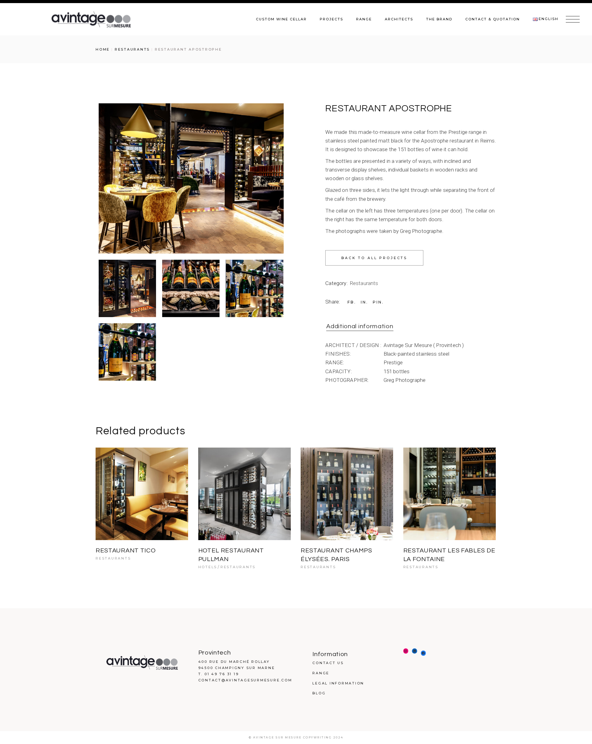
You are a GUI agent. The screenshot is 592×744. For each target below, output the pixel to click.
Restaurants (364, 283)
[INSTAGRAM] (406, 651)
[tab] (359, 326)
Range (320, 673)
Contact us (328, 663)
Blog (319, 693)
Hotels (207, 567)
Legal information (338, 683)
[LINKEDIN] (414, 651)
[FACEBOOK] (423, 653)
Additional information (359, 326)
